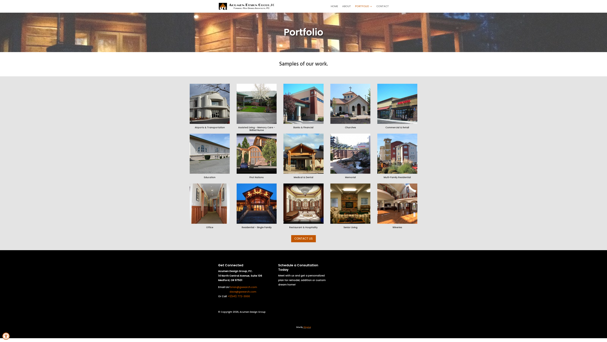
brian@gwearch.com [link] (243, 287)
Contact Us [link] (303, 239)
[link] (6, 336)
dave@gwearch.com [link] (243, 292)
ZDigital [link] (307, 327)
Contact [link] (382, 6)
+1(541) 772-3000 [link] (238, 296)
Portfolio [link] (362, 6)
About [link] (346, 6)
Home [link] (334, 6)
